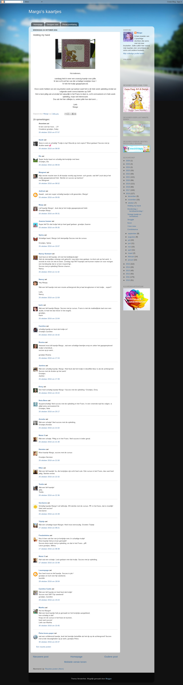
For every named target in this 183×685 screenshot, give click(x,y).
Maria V (42, 435)
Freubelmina (44, 535)
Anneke (42, 419)
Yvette (41, 484)
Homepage (37, 24)
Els (40, 156)
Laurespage (44, 570)
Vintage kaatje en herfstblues (134, 215)
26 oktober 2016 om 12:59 (49, 298)
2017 (128, 190)
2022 (128, 174)
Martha (42, 608)
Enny (41, 387)
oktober (131, 203)
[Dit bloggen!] (68, 114)
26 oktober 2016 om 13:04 (49, 318)
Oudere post (111, 656)
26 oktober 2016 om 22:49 (49, 514)
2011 (128, 277)
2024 (128, 167)
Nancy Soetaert (45, 254)
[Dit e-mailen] (65, 114)
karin (41, 305)
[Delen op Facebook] (73, 114)
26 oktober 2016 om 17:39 (49, 379)
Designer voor (52, 24)
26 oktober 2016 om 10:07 (49, 246)
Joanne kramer (45, 221)
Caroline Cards (45, 589)
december (132, 196)
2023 (128, 170)
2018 (128, 187)
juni (129, 243)
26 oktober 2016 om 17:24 (49, 358)
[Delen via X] (70, 114)
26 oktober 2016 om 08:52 (49, 183)
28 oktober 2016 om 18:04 (49, 581)
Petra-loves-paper (46, 633)
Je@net (42, 191)
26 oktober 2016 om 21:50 (49, 460)
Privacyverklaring (69, 24)
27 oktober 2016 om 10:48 (49, 563)
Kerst (129, 223)
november (132, 200)
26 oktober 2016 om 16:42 (49, 335)
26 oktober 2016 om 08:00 (49, 149)
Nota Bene (43, 400)
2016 (128, 193)
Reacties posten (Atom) (54, 669)
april (130, 250)
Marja (41, 205)
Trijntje (42, 521)
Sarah (41, 140)
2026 (128, 161)
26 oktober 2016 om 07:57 (49, 132)
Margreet (42, 172)
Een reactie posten (43, 647)
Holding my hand (134, 206)
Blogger (109, 679)
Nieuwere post (40, 656)
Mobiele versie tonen (75, 662)
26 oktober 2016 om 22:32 (49, 477)
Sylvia (41, 235)
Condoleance (132, 229)
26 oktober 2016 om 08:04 (49, 165)
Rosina (42, 342)
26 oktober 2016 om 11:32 (49, 272)
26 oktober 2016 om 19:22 (49, 393)
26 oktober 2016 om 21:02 (49, 428)
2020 (128, 180)
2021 (128, 177)
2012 (128, 274)
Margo (139, 33)
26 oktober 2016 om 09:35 (49, 227)
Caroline (42, 326)
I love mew (131, 226)
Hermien (42, 449)
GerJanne (43, 503)
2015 (128, 264)
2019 (128, 184)
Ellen (41, 468)
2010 (128, 280)
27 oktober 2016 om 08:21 (49, 528)
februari (131, 257)
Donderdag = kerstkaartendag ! (135, 210)
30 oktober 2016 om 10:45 (49, 626)
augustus (132, 237)
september (132, 233)
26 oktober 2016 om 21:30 (49, 442)
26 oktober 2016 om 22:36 (49, 495)
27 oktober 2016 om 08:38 (49, 549)
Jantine (42, 366)
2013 (128, 270)
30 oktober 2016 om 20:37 (49, 642)
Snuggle (130, 220)
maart (130, 253)
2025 (128, 164)
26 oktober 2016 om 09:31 (49, 214)
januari (131, 260)
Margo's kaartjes (45, 11)
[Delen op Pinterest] (75, 114)
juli (129, 240)
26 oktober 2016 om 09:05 (49, 197)
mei (129, 247)
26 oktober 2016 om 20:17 (49, 412)
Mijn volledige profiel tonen (133, 53)
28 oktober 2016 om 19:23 (49, 600)
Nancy (41, 279)
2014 (128, 267)
